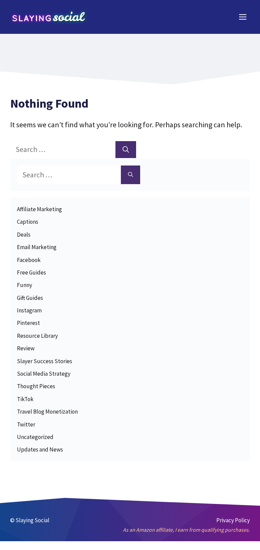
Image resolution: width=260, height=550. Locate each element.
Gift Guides (30, 298)
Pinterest (28, 323)
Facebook (29, 260)
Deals (23, 234)
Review (26, 348)
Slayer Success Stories (44, 361)
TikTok (25, 399)
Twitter (26, 424)
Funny (24, 285)
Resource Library (37, 335)
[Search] (125, 149)
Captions (27, 221)
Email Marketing (37, 247)
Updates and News (40, 449)
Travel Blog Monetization (47, 411)
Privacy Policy (233, 520)
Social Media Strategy (43, 373)
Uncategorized (35, 437)
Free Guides (31, 272)
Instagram (29, 310)
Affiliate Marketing (39, 209)
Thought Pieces (36, 386)
